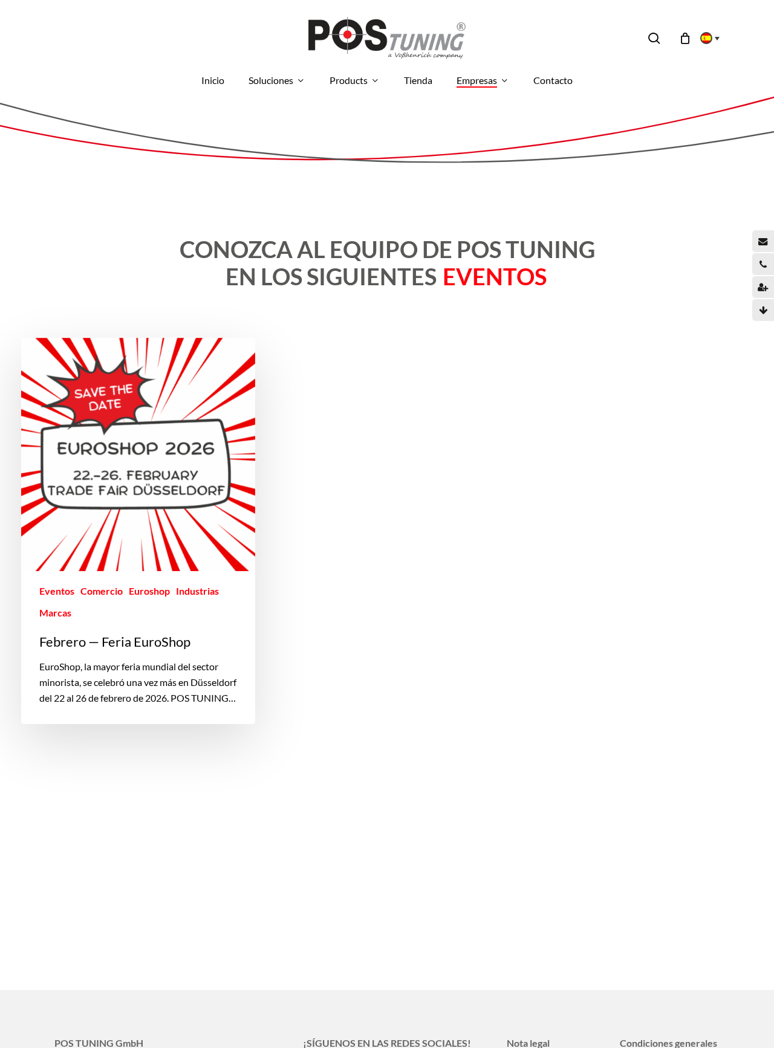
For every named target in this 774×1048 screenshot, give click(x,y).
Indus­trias (197, 591)
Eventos (56, 591)
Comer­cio (101, 591)
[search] (654, 38)
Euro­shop (149, 591)
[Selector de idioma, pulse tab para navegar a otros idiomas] (706, 38)
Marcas (55, 612)
